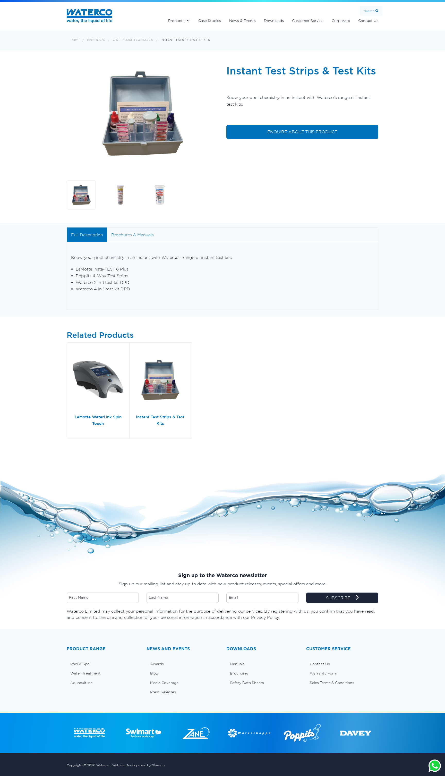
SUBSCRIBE (339, 597)
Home (75, 40)
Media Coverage (164, 683)
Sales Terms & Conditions (332, 683)
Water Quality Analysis (133, 40)
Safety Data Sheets (247, 683)
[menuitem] (103, 664)
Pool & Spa (96, 40)
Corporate (341, 21)
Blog (154, 673)
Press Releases (163, 692)
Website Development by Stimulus (138, 765)
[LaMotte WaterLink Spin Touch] (98, 380)
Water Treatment (85, 673)
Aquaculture (81, 683)
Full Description (87, 234)
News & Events (242, 21)
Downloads (274, 21)
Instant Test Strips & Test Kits (185, 40)
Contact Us (368, 21)
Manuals (237, 664)
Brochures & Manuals (132, 234)
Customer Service (307, 21)
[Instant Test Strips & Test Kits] (160, 380)
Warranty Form (323, 673)
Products (176, 21)
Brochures (239, 673)
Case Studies (209, 21)
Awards (157, 664)
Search (369, 11)
